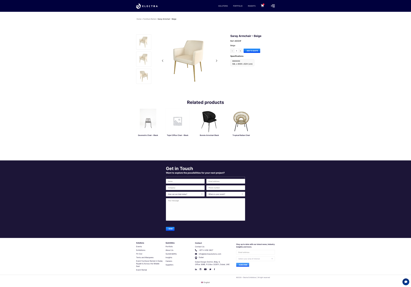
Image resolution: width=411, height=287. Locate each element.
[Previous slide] (162, 60)
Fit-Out (139, 254)
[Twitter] (210, 269)
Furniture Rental (149, 19)
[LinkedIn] (196, 269)
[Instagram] (200, 269)
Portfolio (238, 6)
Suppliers (169, 265)
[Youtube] (205, 269)
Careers (169, 261)
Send (171, 229)
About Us (169, 250)
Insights (252, 6)
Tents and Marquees (145, 257)
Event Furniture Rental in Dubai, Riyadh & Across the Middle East (149, 263)
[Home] (147, 6)
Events (139, 246)
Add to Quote (252, 51)
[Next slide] (216, 60)
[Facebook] (214, 269)
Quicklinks (170, 243)
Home (139, 19)
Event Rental (141, 270)
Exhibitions (140, 250)
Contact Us (199, 246)
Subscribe (243, 265)
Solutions (223, 6)
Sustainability (171, 254)
